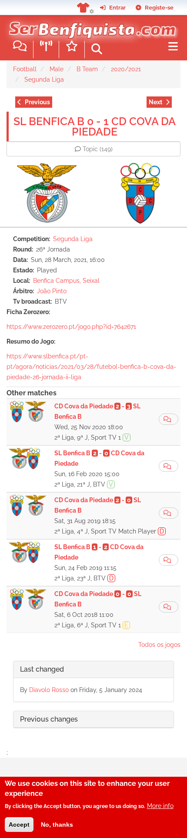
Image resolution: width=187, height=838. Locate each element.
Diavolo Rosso (49, 689)
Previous (37, 102)
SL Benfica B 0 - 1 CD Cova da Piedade (94, 126)
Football (25, 69)
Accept (19, 824)
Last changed (42, 669)
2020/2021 (126, 69)
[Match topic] (168, 419)
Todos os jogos (159, 644)
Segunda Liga (44, 79)
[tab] (93, 669)
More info (160, 805)
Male (56, 69)
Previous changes (49, 719)
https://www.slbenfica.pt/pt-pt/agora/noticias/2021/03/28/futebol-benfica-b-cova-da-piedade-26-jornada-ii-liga (91, 367)
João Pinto (52, 291)
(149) (98, 149)
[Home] (90, 25)
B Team (87, 69)
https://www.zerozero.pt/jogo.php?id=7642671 (71, 326)
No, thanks (57, 824)
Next (155, 102)
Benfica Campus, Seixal (66, 280)
